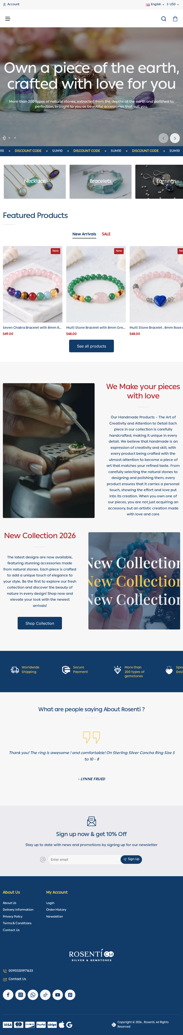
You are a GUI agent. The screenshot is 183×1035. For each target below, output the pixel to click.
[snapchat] (70, 995)
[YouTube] (57, 995)
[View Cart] (175, 18)
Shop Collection (39, 623)
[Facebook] (8, 995)
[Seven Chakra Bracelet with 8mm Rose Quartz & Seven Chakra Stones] (32, 284)
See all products (91, 346)
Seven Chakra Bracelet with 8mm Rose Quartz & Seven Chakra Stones (32, 328)
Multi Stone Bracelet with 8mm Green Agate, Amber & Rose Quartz (96, 328)
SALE (106, 235)
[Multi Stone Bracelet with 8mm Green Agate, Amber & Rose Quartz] (96, 284)
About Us (11, 892)
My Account (57, 892)
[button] (175, 138)
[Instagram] (20, 995)
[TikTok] (45, 995)
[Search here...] (164, 18)
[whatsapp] (33, 995)
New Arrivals (84, 235)
